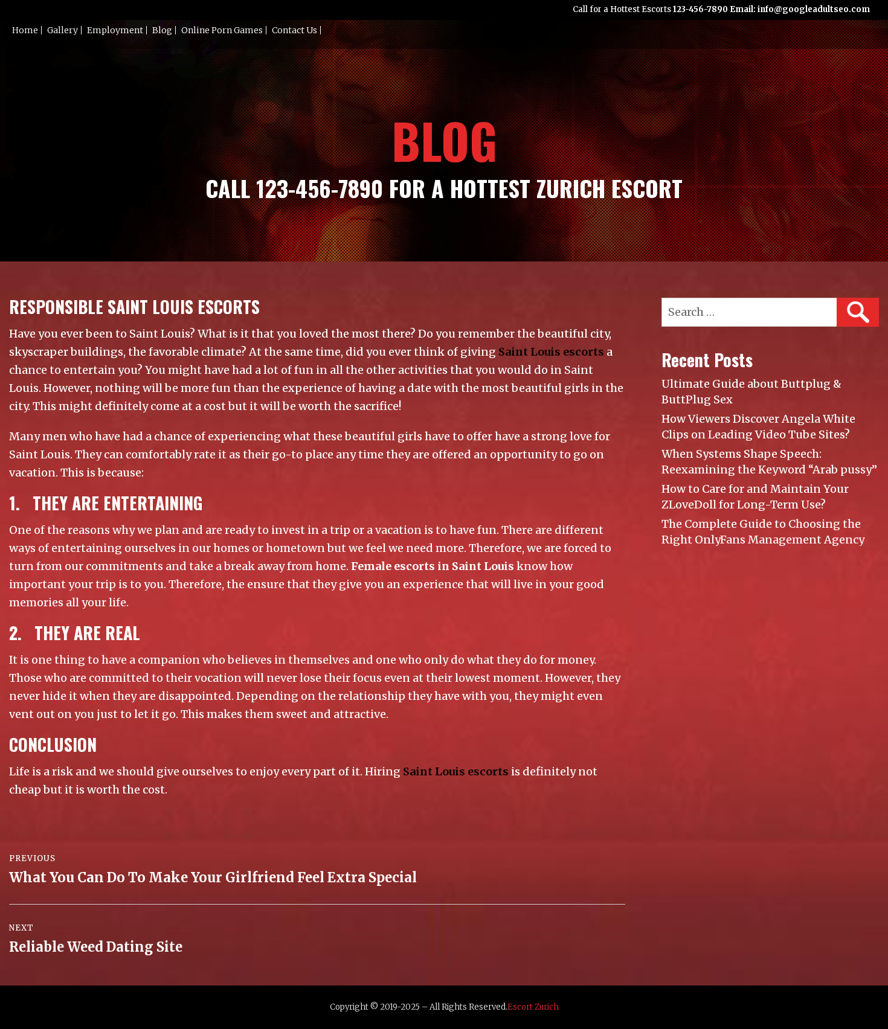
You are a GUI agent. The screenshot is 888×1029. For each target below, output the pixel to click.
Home (25, 30)
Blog (162, 30)
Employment (115, 30)
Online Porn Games (222, 30)
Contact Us (294, 30)
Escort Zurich (533, 1007)
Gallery (62, 30)
